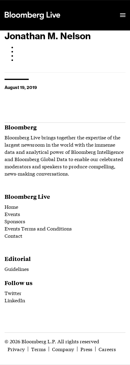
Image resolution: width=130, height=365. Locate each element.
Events (12, 213)
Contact (13, 235)
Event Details (79, 8)
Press (86, 348)
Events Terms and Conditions (38, 228)
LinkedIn (15, 300)
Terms (38, 348)
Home (11, 206)
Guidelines (17, 268)
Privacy (16, 348)
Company (63, 348)
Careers (107, 348)
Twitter (13, 292)
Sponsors (15, 220)
